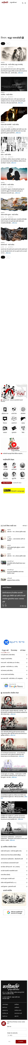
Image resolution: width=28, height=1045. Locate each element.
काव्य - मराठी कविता (6, 154)
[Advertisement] (14, 20)
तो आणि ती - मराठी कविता (7, 184)
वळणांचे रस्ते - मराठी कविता (7, 244)
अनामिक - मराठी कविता (7, 94)
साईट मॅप (16, 1016)
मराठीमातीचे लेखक (17, 483)
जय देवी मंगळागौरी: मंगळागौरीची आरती (12, 707)
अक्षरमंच (2, 62)
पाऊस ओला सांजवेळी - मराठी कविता (10, 124)
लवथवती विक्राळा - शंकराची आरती (11, 791)
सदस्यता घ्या (5, 1010)
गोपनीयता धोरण (18, 1010)
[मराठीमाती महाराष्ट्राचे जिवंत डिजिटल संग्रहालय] (14, 444)
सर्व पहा (24, 525)
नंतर (9, 1041)
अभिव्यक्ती (9, 578)
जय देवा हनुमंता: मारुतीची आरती (10, 770)
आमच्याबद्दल (5, 1004)
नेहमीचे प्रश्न (4, 1016)
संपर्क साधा (4, 1007)
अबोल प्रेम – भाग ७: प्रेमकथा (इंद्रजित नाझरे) (16, 531)
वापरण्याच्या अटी (18, 1013)
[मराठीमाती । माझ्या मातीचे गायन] (11, 3)
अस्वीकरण (17, 1007)
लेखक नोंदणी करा (7, 483)
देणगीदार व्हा (5, 1013)
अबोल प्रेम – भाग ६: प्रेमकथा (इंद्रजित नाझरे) (16, 556)
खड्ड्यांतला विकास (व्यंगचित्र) (13, 580)
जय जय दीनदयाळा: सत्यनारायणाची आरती (13, 749)
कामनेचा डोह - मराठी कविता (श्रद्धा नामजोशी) (12, 64)
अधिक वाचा (20, 72)
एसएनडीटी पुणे (10, 561)
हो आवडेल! (21, 1041)
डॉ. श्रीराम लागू (23, 606)
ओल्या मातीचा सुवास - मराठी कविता (9, 214)
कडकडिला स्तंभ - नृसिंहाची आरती (11, 812)
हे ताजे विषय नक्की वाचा (9, 526)
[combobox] (10, 1035)
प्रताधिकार (17, 1004)
